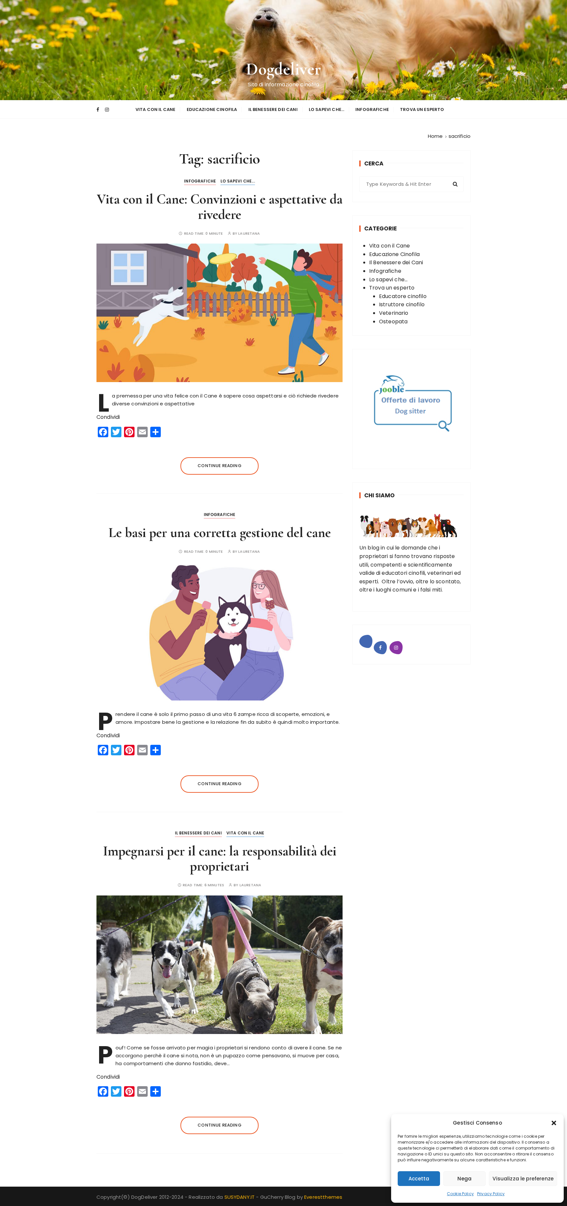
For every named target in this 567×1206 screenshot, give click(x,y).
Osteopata (393, 321)
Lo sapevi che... (237, 181)
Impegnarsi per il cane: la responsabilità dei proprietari (219, 858)
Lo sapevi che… (326, 109)
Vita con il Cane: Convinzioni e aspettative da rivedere (220, 207)
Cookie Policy (460, 1193)
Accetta (419, 1178)
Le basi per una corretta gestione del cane (220, 532)
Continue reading (219, 466)
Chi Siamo (379, 495)
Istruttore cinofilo (402, 304)
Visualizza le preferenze (523, 1178)
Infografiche (372, 109)
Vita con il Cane (155, 109)
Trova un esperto (422, 109)
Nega (464, 1178)
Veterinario (394, 313)
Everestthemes (323, 1197)
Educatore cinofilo (403, 296)
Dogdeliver (283, 69)
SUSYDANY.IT (240, 1197)
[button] (554, 1123)
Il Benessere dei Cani (273, 109)
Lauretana (249, 233)
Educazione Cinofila (212, 109)
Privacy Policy (491, 1193)
